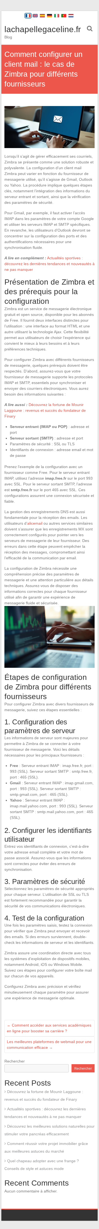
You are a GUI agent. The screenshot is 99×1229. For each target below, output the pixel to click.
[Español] (42, 16)
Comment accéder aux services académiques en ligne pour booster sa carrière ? (49, 1028)
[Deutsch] (49, 16)
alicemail (34, 523)
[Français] (28, 16)
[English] (35, 16)
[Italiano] (56, 16)
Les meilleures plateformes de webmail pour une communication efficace (49, 1044)
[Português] (64, 16)
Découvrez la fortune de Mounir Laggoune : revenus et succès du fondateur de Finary (45, 410)
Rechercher (14, 1061)
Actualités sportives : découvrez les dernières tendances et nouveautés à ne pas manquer (49, 264)
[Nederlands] (71, 16)
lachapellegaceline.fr (42, 29)
